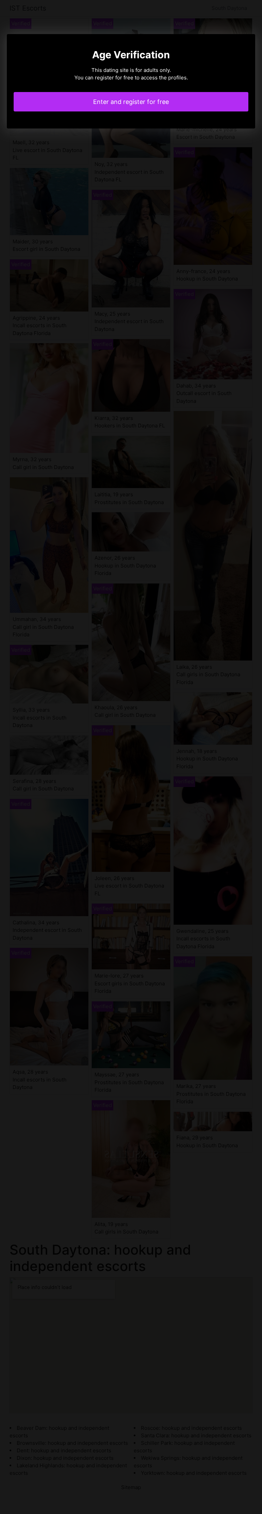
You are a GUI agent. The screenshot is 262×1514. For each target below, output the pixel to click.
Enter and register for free (131, 101)
